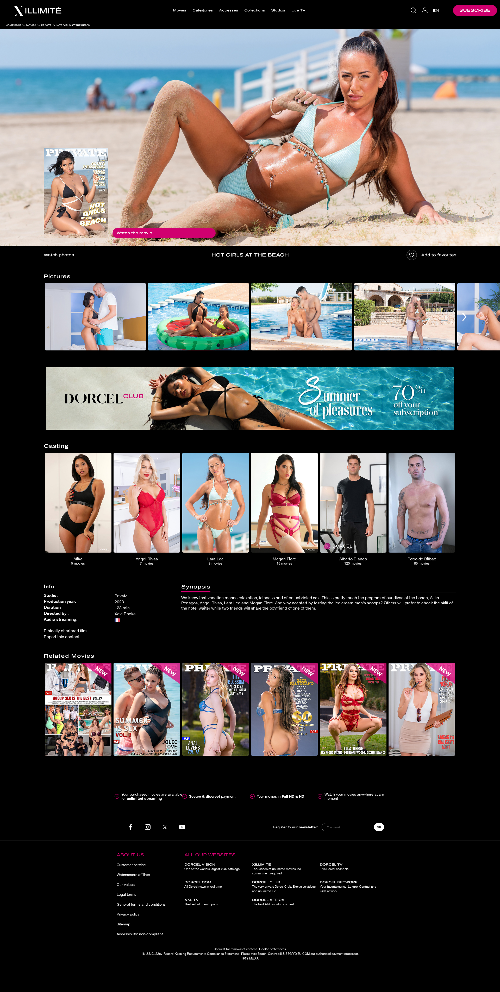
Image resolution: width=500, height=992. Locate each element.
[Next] (464, 316)
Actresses (228, 10)
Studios (278, 10)
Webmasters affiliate (133, 875)
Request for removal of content (235, 949)
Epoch (262, 954)
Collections (254, 10)
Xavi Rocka (125, 613)
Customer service (131, 865)
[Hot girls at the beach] (76, 193)
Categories (202, 10)
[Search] (414, 10)
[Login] (425, 10)
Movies (179, 10)
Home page (13, 25)
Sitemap (123, 924)
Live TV (298, 10)
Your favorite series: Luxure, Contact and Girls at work (348, 886)
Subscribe (475, 10)
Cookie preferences (272, 949)
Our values (126, 884)
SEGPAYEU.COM (297, 954)
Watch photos (59, 255)
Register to (295, 827)
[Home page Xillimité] (37, 10)
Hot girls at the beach (73, 25)
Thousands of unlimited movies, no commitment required (276, 869)
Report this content (61, 636)
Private (46, 25)
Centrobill (275, 954)
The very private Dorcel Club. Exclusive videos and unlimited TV (284, 886)
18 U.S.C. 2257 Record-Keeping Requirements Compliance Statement (190, 954)
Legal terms (126, 894)
